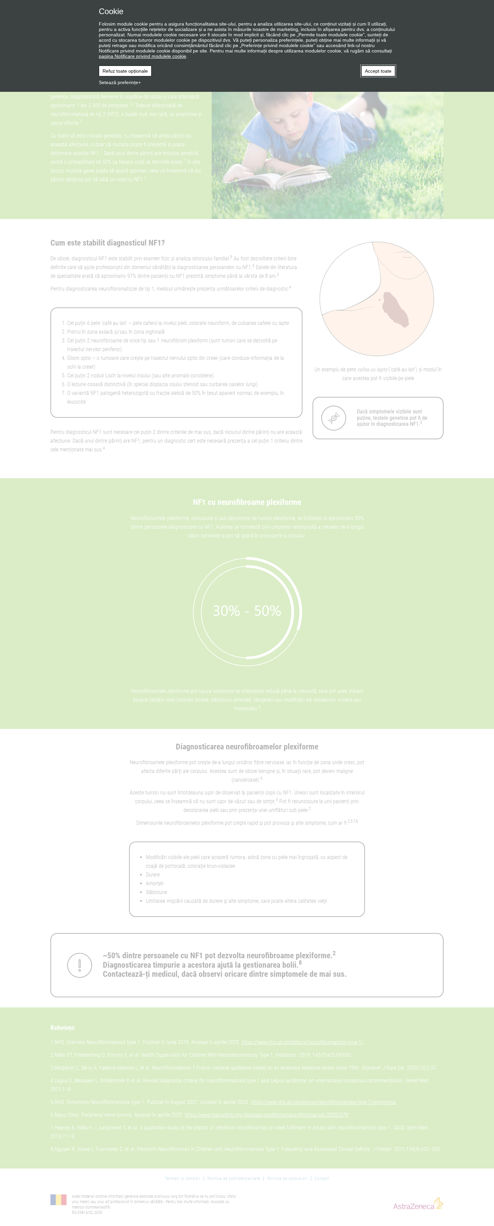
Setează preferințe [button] (118, 82)
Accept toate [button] (378, 71)
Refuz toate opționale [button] (125, 71)
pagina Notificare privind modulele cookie (142, 56)
